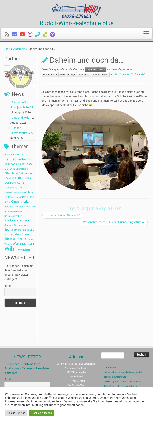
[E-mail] (16, 34)
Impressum (110, 367)
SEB (27, 220)
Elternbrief (11, 173)
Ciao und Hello (20, 117)
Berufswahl (10, 163)
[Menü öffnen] (146, 34)
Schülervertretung (14, 220)
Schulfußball (30, 206)
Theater (21, 239)
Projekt (18, 197)
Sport (8, 229)
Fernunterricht (50, 74)
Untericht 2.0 (84, 74)
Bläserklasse (25, 163)
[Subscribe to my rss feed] (8, 34)
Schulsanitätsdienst (14, 211)
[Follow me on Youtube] (24, 34)
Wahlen (8, 244)
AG (22, 154)
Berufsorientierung (18, 159)
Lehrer (21, 187)
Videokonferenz (100, 74)
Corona (9, 168)
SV (6, 234)
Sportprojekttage (20, 230)
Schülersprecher (13, 216)
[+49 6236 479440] (39, 34)
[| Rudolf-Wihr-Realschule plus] (76, 10)
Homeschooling (67, 74)
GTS (13, 183)
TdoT (12, 238)
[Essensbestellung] (46, 34)
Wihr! (11, 248)
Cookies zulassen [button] (42, 412)
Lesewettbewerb (12, 192)
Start (7, 48)
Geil (143, 74)
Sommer (9, 225)
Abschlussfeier (12, 154)
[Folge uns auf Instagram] (31, 34)
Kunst (21, 182)
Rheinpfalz (19, 201)
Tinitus (30, 239)
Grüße (7, 182)
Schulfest (17, 206)
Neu (30, 192)
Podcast (8, 197)
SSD (31, 229)
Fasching (9, 178)
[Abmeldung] (54, 34)
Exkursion (25, 173)
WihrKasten (24, 249)
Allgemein (19, 48)
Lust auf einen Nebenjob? (62, 215)
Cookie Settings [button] (16, 412)
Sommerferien (21, 225)
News (102, 69)
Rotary (7, 206)
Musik (24, 192)
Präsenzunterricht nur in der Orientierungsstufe (114, 222)
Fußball (28, 177)
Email (7, 285)
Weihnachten (23, 243)
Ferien (19, 178)
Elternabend (22, 169)
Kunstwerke (10, 187)
